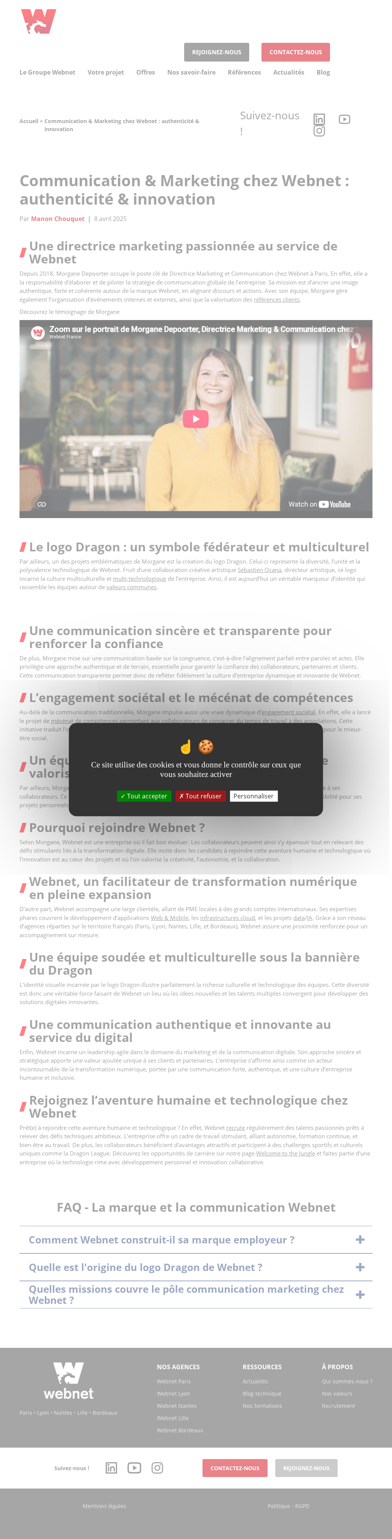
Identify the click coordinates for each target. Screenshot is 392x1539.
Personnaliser (254, 796)
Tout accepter (146, 796)
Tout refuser (203, 796)
